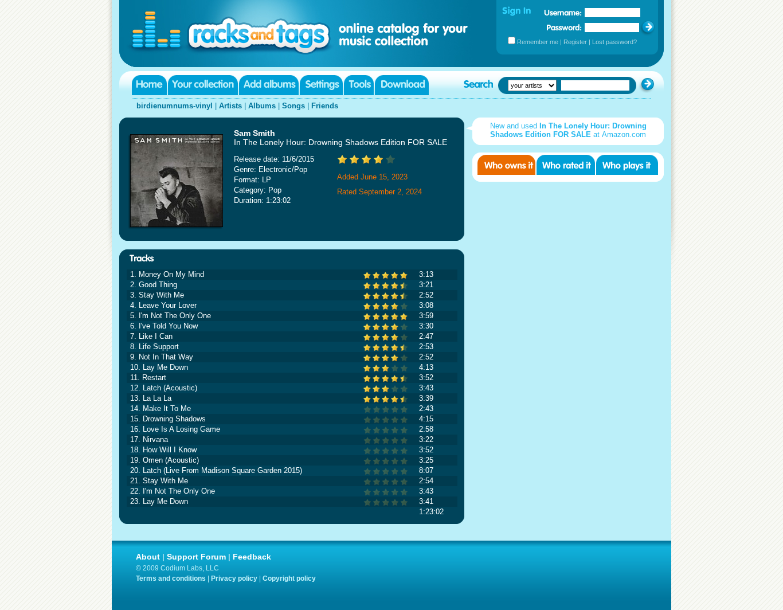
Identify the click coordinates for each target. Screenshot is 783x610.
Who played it (627, 165)
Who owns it (506, 165)
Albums (262, 105)
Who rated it (566, 165)
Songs (293, 105)
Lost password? (614, 41)
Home (149, 85)
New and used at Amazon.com (568, 130)
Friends (324, 105)
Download (402, 85)
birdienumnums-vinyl (174, 105)
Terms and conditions (171, 578)
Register (575, 41)
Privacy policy (234, 578)
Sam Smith (254, 133)
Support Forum (196, 556)
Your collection (203, 85)
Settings (321, 85)
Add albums (269, 85)
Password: (564, 27)
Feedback (252, 556)
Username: (563, 12)
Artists (230, 105)
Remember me (537, 41)
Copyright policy (289, 578)
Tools (359, 85)
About (148, 556)
